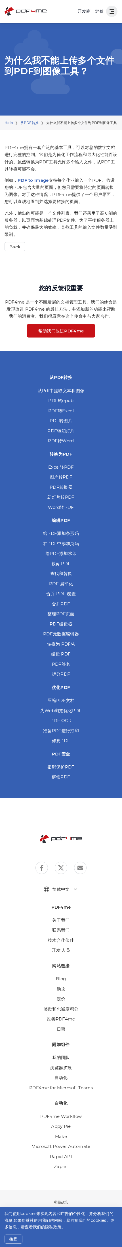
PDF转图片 (61, 420)
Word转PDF (61, 507)
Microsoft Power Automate (60, 1146)
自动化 (61, 1077)
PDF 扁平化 (61, 583)
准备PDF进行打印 (61, 730)
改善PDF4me (61, 1019)
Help (9, 123)
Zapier (61, 1166)
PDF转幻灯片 (60, 431)
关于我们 (61, 920)
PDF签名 (61, 664)
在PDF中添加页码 (61, 543)
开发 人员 (61, 950)
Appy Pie (61, 1126)
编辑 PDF (61, 654)
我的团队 (61, 1057)
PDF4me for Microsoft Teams (61, 1087)
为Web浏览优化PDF (61, 710)
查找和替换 (61, 573)
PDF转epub (60, 400)
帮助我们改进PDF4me (61, 331)
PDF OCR (61, 720)
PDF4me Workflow (61, 1116)
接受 (13, 1239)
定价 (99, 11)
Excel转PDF (61, 467)
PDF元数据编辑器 (61, 634)
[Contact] (80, 868)
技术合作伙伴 (61, 940)
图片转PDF (61, 477)
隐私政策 (53, 1226)
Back (14, 246)
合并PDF (61, 604)
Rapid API (61, 1156)
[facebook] (41, 868)
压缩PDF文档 (60, 700)
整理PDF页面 (60, 613)
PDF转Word (61, 440)
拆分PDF (61, 674)
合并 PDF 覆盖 (61, 593)
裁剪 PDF (61, 563)
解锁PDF (61, 777)
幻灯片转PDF (60, 497)
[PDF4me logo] (26, 11)
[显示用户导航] (111, 11)
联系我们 (61, 930)
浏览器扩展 (61, 1067)
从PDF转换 (29, 123)
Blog (61, 978)
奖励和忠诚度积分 (61, 1009)
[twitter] (61, 868)
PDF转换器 (61, 487)
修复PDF (61, 740)
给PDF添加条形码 (61, 533)
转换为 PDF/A (61, 644)
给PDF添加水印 (61, 553)
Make (61, 1136)
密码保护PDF (60, 767)
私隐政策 (61, 1202)
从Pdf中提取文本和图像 (61, 390)
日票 (61, 1029)
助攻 (61, 989)
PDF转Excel (61, 410)
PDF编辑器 (61, 624)
